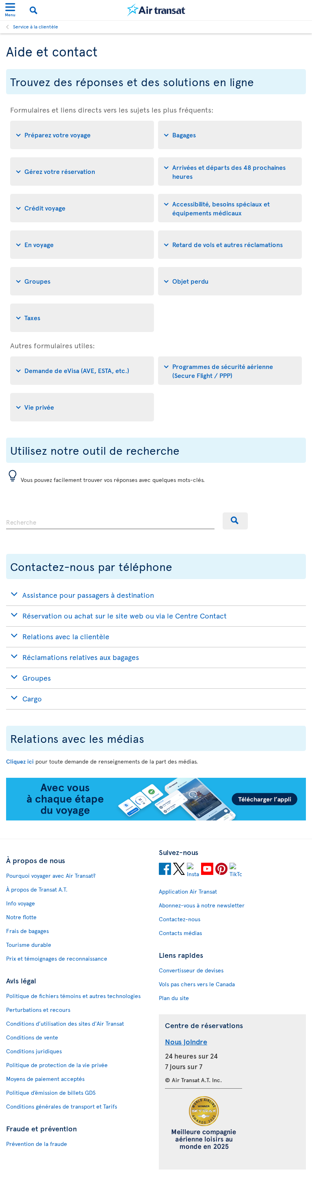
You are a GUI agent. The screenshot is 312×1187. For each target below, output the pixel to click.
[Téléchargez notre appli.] (156, 818)
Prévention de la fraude (36, 1144)
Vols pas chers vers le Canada (197, 984)
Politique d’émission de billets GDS (50, 1092)
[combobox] (110, 520)
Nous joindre (186, 1041)
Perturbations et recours (38, 1009)
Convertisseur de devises (191, 970)
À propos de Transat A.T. (36, 889)
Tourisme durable (28, 944)
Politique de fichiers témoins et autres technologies (73, 996)
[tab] (82, 135)
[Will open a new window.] (165, 870)
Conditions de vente (32, 1037)
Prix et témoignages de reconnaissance (56, 958)
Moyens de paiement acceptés (45, 1079)
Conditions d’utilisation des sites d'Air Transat (65, 1023)
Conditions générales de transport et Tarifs (61, 1106)
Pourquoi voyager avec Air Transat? (50, 875)
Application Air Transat (188, 891)
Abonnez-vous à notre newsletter (202, 905)
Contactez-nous (179, 919)
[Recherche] (235, 520)
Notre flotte (21, 917)
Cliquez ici (20, 761)
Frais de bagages (27, 931)
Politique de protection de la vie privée (57, 1065)
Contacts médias (180, 933)
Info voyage (20, 903)
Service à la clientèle (35, 26)
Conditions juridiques (34, 1051)
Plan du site (174, 998)
